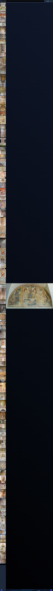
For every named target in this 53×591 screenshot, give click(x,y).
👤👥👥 (38, 590)
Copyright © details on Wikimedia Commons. (27, 589)
